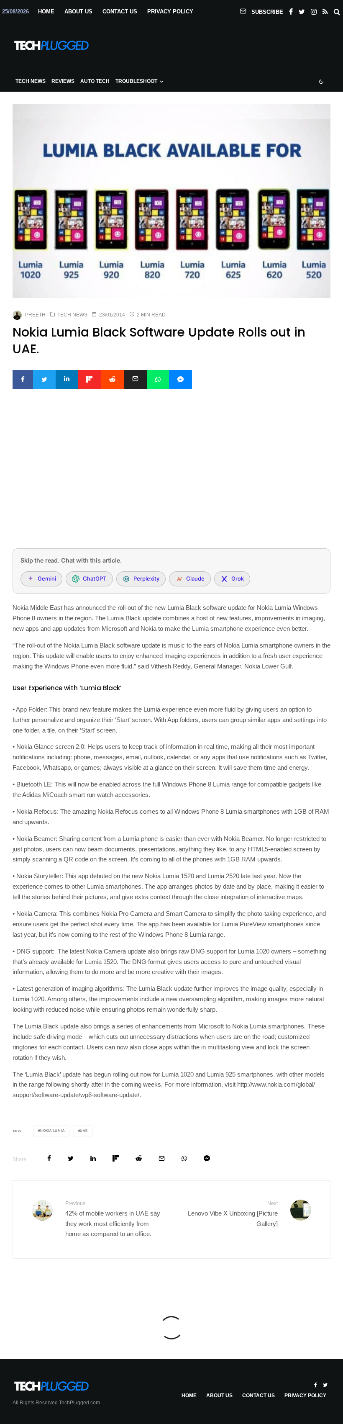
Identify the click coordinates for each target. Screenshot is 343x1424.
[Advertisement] (171, 479)
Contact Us (119, 11)
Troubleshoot (136, 81)
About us (78, 11)
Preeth (35, 315)
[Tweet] (44, 379)
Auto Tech (95, 81)
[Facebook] (291, 10)
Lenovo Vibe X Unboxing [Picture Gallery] (233, 1213)
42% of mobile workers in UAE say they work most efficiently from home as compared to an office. (112, 1218)
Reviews (62, 81)
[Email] (135, 379)
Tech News (30, 81)
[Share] (23, 379)
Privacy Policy (170, 11)
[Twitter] (302, 10)
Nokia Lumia (52, 1131)
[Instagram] (314, 10)
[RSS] (325, 10)
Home (46, 11)
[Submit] (112, 379)
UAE (83, 1131)
